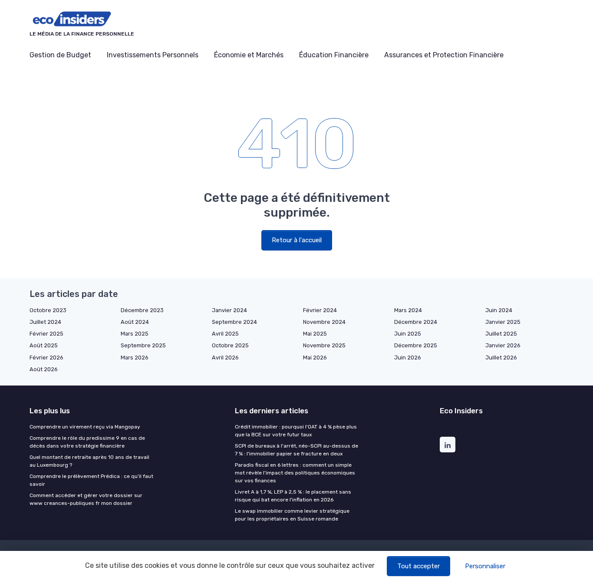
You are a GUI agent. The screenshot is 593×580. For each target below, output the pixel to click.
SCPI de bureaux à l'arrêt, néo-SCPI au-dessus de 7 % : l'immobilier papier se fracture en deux (296, 450)
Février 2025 (46, 333)
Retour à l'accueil (297, 240)
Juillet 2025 (501, 333)
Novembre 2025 (324, 345)
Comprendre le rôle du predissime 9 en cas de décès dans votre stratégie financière (87, 442)
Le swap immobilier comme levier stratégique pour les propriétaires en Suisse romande (292, 515)
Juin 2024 (498, 310)
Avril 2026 (225, 357)
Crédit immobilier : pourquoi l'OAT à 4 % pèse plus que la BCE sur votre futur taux (296, 431)
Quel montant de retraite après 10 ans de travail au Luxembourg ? (89, 461)
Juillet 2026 (501, 357)
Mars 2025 (134, 333)
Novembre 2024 (324, 322)
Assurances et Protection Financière (444, 55)
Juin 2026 (407, 357)
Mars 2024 (408, 310)
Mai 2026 (315, 357)
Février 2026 (46, 357)
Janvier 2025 (503, 322)
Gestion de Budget (60, 55)
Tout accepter (418, 566)
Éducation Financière (334, 55)
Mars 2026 (134, 357)
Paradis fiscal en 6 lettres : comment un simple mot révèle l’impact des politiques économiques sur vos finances (295, 473)
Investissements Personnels (152, 55)
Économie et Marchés (248, 55)
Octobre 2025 (230, 345)
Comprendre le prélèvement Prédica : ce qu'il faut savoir (91, 480)
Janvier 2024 (229, 310)
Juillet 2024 (45, 322)
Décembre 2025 (415, 345)
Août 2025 (44, 345)
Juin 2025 (407, 333)
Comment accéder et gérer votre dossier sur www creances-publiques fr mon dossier (86, 499)
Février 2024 (320, 310)
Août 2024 (135, 322)
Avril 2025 (225, 333)
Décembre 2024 (415, 322)
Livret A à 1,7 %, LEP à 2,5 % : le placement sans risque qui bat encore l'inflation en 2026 (293, 496)
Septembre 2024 (234, 322)
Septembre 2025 (143, 345)
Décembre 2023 (142, 310)
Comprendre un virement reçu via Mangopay (85, 427)
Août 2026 (44, 369)
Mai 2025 (315, 333)
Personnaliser (485, 566)
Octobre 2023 (48, 310)
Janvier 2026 (503, 345)
